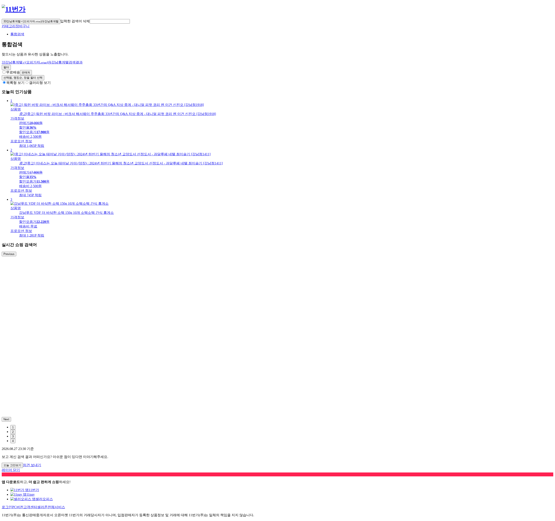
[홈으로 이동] (14, 9)
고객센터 (30, 507)
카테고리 (9, 26)
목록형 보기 (15, 82)
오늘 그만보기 (12, 465)
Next (6, 419)
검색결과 (42, 62)
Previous (9, 254)
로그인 (7, 507)
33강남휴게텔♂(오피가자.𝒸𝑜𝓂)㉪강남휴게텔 (31, 21)
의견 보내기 (32, 465)
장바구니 (22, 26)
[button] (110, 21)
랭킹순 (22, 77)
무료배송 (13, 72)
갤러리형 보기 (40, 82)
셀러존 (42, 507)
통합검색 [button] (17, 34)
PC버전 (17, 507)
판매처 (26, 72)
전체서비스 (56, 507)
